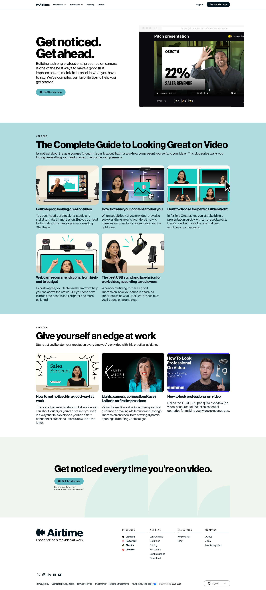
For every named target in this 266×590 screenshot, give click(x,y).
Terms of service (84, 584)
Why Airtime (156, 536)
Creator (130, 549)
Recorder (131, 541)
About (101, 4)
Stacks (130, 545)
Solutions (155, 541)
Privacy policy (42, 584)
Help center (184, 536)
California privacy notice (63, 584)
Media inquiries (213, 545)
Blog (180, 541)
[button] (218, 4)
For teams (155, 549)
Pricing (90, 4)
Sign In (199, 4)
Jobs (208, 541)
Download (155, 558)
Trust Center (101, 584)
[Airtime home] (43, 5)
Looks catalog (157, 553)
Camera (130, 536)
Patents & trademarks (119, 584)
